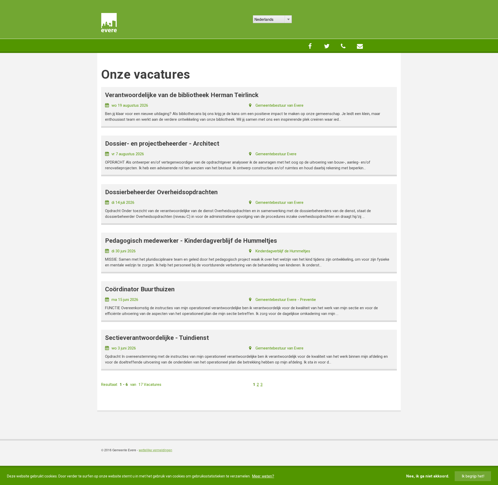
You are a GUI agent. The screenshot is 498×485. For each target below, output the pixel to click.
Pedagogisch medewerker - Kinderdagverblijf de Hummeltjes (191, 240)
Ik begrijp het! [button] (473, 476)
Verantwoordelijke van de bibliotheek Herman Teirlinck (182, 95)
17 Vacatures (150, 384)
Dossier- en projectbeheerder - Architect (162, 143)
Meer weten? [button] (263, 476)
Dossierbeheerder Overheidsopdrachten (161, 192)
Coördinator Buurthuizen (140, 289)
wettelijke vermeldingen (155, 450)
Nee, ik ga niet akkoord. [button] (427, 476)
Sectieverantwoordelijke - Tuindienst (157, 337)
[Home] (109, 22)
